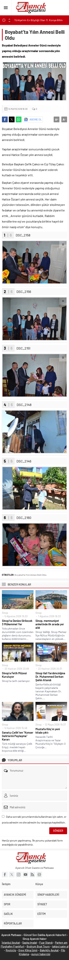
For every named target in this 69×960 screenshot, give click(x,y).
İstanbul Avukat (11, 942)
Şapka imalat (29, 942)
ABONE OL (36, 119)
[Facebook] (5, 874)
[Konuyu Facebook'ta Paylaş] (5, 119)
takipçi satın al (60, 946)
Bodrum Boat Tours (38, 946)
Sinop (5, 612)
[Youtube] (25, 874)
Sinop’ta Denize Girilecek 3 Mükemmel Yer (17, 622)
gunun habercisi (40, 954)
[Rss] (32, 874)
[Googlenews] (39, 874)
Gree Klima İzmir (28, 950)
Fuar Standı (46, 942)
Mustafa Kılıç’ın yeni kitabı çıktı (47, 730)
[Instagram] (18, 874)
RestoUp (11, 950)
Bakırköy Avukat (49, 950)
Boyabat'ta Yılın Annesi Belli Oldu (30, 574)
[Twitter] (12, 874)
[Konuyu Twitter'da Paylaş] (12, 119)
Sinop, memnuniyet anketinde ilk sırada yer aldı (49, 624)
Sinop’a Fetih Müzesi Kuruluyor (14, 674)
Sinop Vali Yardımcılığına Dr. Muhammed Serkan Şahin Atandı (50, 676)
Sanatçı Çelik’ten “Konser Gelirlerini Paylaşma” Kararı (17, 736)
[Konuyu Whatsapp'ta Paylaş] (18, 119)
